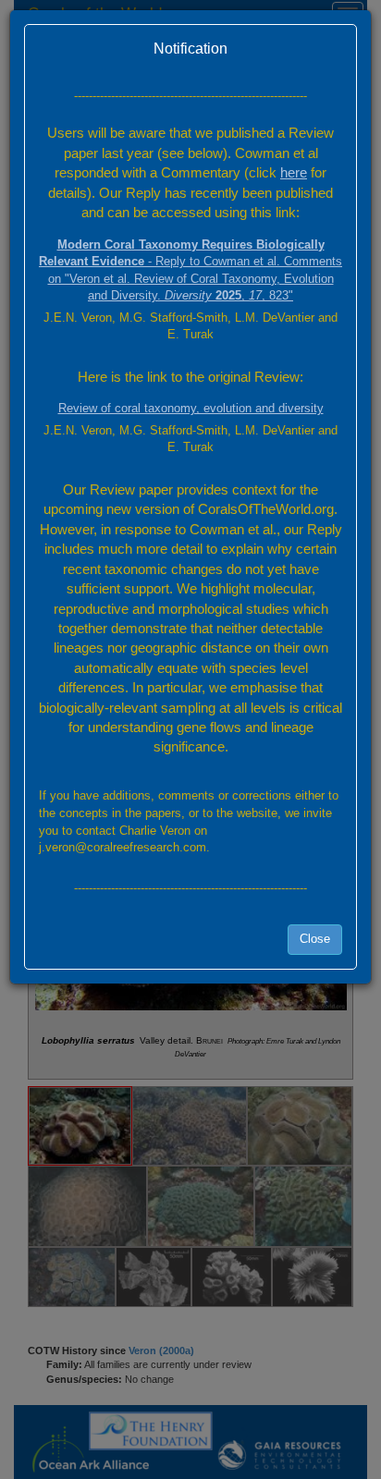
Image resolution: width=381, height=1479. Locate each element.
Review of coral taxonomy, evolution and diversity (191, 408)
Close (315, 939)
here (293, 172)
